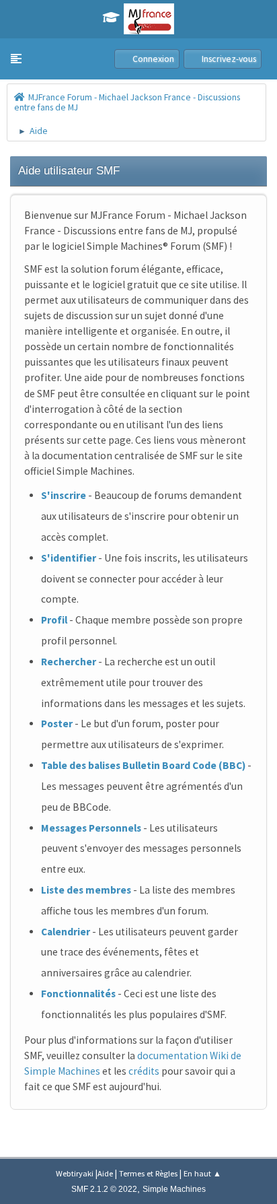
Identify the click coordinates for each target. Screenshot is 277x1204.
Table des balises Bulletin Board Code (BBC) (143, 765)
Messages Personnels (91, 828)
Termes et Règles (148, 1173)
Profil (54, 619)
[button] (16, 58)
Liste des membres (86, 889)
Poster (57, 723)
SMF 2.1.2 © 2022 (104, 1189)
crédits (143, 1071)
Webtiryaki (74, 1173)
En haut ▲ (202, 1173)
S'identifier (68, 557)
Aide (105, 1173)
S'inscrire (63, 495)
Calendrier (65, 931)
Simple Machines (174, 1189)
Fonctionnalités (78, 993)
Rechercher (68, 661)
